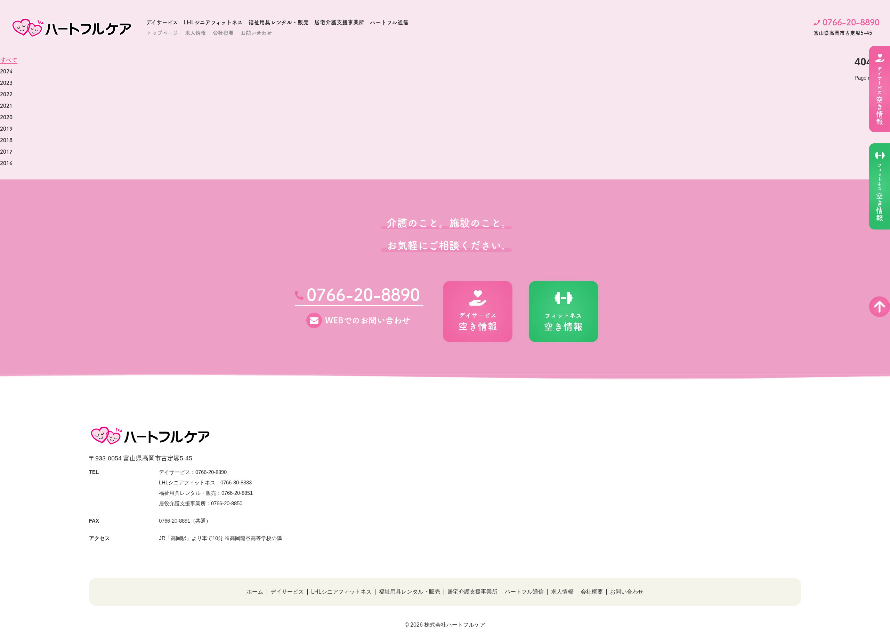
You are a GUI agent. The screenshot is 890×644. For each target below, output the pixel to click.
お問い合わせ (256, 32)
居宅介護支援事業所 (339, 22)
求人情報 (195, 32)
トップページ (162, 32)
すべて (8, 60)
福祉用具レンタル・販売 (278, 22)
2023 (6, 83)
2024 (6, 71)
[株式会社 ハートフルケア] (71, 27)
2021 (6, 105)
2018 (6, 140)
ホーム (254, 592)
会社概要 (223, 32)
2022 (6, 94)
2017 (6, 151)
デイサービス (162, 22)
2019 (6, 128)
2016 (6, 163)
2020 (6, 117)
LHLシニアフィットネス (213, 22)
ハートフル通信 (389, 22)
